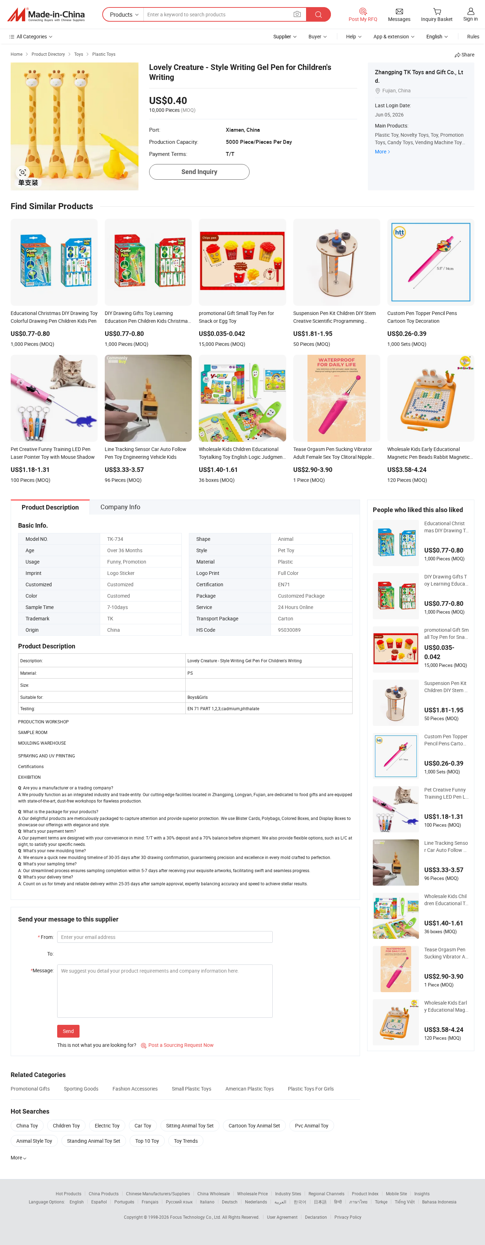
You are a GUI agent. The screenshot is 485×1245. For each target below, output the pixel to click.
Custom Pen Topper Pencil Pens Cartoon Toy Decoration (446, 740)
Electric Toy (107, 1125)
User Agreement (282, 1217)
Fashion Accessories (135, 1088)
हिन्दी (338, 1202)
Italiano (207, 1202)
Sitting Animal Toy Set (190, 1125)
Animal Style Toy (34, 1140)
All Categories (32, 36)
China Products (104, 1193)
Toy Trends (186, 1140)
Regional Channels (326, 1193)
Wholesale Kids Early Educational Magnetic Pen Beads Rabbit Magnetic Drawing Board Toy (446, 1006)
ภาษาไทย (358, 1202)
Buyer (315, 36)
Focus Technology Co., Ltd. (196, 1217)
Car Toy (143, 1125)
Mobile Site (396, 1193)
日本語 (320, 1202)
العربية (280, 1202)
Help (351, 36)
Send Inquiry (199, 171)
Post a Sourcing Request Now (177, 1045)
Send (68, 1031)
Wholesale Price (252, 1193)
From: (46, 937)
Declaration (316, 1217)
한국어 (300, 1202)
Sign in (470, 18)
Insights (422, 1193)
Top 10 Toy (147, 1140)
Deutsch (230, 1202)
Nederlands (256, 1202)
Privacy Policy (347, 1217)
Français (150, 1202)
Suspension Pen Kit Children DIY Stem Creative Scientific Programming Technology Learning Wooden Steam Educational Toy (446, 687)
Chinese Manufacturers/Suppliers (158, 1193)
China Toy (27, 1125)
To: (50, 953)
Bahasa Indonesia (439, 1202)
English (77, 1202)
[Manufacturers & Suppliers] (46, 14)
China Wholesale (213, 1193)
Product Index (365, 1193)
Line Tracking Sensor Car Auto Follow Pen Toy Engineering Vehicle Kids (446, 846)
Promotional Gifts (30, 1088)
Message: (42, 970)
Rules (473, 36)
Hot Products (68, 1193)
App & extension (391, 36)
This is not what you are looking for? (96, 1045)
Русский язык (179, 1202)
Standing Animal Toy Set (93, 1140)
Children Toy (66, 1125)
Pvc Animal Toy (311, 1125)
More (380, 151)
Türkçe (381, 1202)
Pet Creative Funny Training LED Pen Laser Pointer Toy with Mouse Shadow (446, 793)
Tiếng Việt (405, 1202)
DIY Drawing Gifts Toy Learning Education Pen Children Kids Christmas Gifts (446, 580)
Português (124, 1202)
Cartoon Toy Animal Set (254, 1125)
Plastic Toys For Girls (311, 1088)
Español (99, 1202)
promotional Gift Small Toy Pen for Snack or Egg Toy (446, 633)
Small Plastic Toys (191, 1088)
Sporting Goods (81, 1088)
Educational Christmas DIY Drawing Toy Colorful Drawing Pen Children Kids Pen (446, 527)
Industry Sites (288, 1193)
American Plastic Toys (249, 1088)
